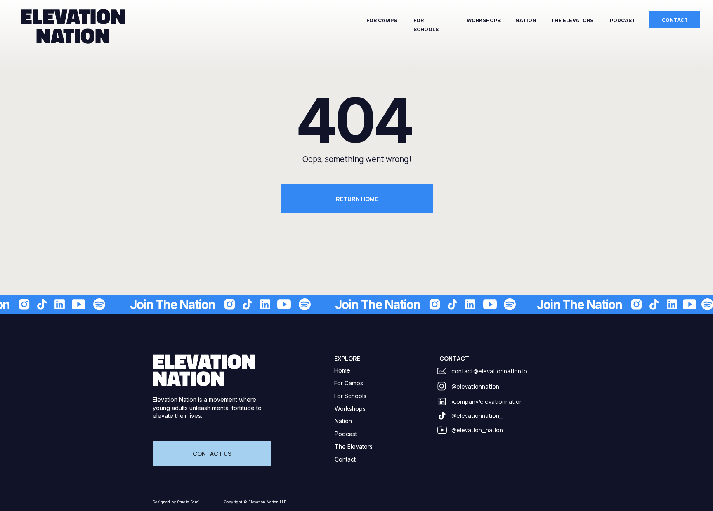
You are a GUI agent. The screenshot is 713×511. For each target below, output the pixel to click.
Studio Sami (188, 501)
